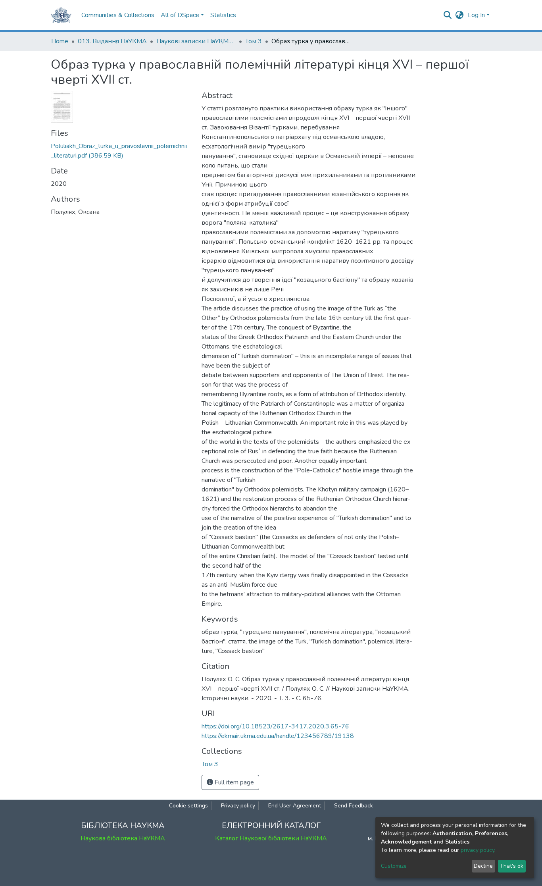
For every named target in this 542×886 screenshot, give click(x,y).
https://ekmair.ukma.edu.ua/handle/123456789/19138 (278, 736)
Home (59, 41)
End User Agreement (294, 805)
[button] (459, 15)
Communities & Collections (117, 15)
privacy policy (477, 850)
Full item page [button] (233, 782)
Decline (483, 866)
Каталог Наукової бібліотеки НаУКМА (271, 838)
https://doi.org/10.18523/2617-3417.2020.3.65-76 (275, 726)
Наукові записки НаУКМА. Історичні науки (196, 41)
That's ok (511, 866)
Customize (394, 866)
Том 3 (253, 41)
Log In (476, 15)
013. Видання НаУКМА (112, 41)
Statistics (223, 15)
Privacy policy (238, 805)
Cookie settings (188, 805)
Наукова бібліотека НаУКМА (123, 838)
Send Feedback (353, 805)
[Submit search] (447, 15)
